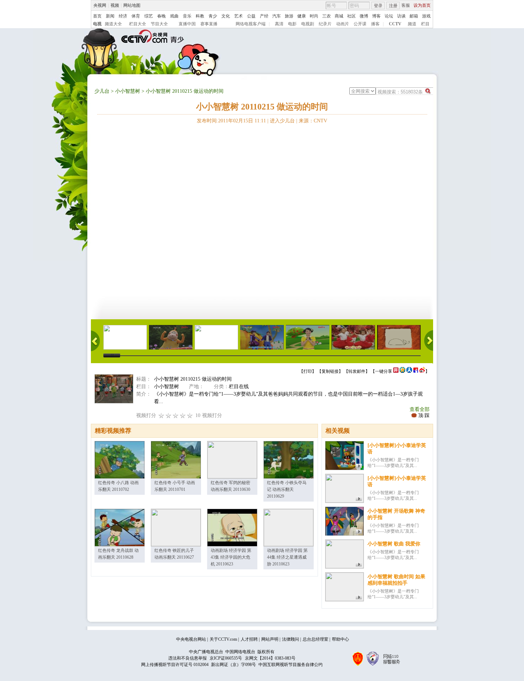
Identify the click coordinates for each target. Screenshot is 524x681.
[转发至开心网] (396, 371)
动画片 (342, 23)
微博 (364, 16)
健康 (301, 16)
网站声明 (269, 639)
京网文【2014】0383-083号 (270, 658)
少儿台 (101, 91)
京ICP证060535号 (226, 658)
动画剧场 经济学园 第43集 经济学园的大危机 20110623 (231, 557)
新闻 (110, 16)
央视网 (99, 5)
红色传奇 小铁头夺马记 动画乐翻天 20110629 (287, 489)
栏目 (425, 23)
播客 (375, 23)
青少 (213, 16)
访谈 (401, 16)
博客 (376, 16)
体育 (136, 16)
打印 (307, 371)
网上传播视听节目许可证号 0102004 (175, 664)
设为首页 (422, 5)
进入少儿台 (282, 120)
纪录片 (325, 23)
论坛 (389, 16)
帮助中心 (340, 639)
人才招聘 (249, 639)
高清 (279, 23)
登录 (378, 5)
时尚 (314, 16)
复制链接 (330, 371)
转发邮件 (356, 371)
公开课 (360, 23)
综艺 (148, 16)
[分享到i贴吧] (415, 371)
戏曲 (174, 16)
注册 (393, 5)
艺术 (238, 16)
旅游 (289, 16)
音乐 (187, 16)
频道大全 (113, 23)
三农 (326, 16)
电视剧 (307, 23)
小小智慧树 (127, 91)
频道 (412, 23)
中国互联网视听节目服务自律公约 (290, 664)
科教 (200, 16)
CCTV (395, 23)
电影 (292, 23)
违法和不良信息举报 (187, 658)
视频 (115, 5)
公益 (251, 16)
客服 (405, 5)
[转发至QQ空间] (402, 371)
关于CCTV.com (223, 639)
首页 (97, 16)
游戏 (426, 16)
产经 (264, 16)
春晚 (161, 16)
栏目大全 (137, 23)
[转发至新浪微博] (422, 371)
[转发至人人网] (409, 371)
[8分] (182, 415)
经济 (123, 16)
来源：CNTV (313, 120)
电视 (97, 23)
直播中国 (187, 23)
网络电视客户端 (251, 23)
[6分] (175, 415)
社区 (351, 16)
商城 (339, 16)
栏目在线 (239, 386)
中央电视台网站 (191, 639)
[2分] (161, 415)
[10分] (190, 415)
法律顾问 (290, 639)
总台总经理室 (315, 639)
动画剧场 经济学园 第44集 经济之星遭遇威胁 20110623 (287, 557)
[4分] (168, 415)
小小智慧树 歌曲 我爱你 (394, 544)
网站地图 (131, 5)
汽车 (276, 16)
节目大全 (159, 23)
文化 (225, 16)
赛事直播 (208, 23)
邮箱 (414, 16)
